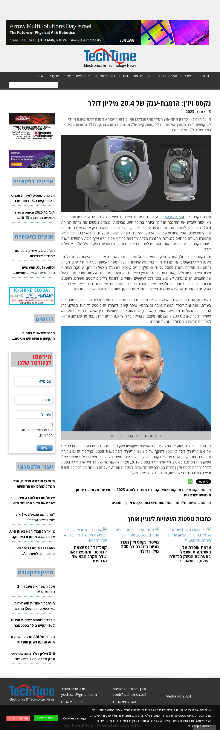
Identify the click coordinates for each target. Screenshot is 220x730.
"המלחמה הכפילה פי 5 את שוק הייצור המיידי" (35, 517)
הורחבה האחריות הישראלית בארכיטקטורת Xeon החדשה (33, 606)
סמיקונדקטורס (35, 572)
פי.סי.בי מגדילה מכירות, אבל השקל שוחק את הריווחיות (34, 484)
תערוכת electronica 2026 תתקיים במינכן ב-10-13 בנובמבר (34, 215)
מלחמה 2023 (127, 489)
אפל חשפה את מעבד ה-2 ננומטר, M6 (36, 589)
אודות (39, 76)
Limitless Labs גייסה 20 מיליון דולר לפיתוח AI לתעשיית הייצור (36, 551)
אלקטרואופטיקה (168, 489)
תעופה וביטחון (167, 76)
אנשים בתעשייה (34, 236)
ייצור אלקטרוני (35, 466)
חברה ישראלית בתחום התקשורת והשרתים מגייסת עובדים (35, 336)
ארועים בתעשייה (33, 181)
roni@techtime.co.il (129, 694)
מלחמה (180, 502)
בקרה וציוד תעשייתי (77, 76)
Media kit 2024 (178, 696)
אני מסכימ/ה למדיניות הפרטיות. (36, 433)
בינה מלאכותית (105, 76)
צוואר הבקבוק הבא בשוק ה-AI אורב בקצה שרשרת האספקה (32, 534)
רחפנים (124, 76)
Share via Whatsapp (190, 481)
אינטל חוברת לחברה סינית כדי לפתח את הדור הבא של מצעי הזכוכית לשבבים (33, 500)
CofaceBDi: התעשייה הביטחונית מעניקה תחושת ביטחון (35, 270)
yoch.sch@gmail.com (79, 694)
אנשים (138, 76)
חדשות (204, 76)
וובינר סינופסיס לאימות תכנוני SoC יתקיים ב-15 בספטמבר (33, 198)
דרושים (44, 318)
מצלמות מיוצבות (158, 502)
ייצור (150, 76)
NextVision (174, 216)
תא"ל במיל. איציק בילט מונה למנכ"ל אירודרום (33, 253)
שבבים (186, 76)
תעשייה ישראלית (197, 495)
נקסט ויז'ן (134, 502)
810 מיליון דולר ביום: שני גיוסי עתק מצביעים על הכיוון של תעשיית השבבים (33, 656)
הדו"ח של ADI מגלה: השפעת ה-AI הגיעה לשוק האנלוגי (33, 639)
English (53, 76)
